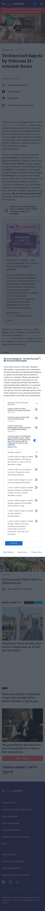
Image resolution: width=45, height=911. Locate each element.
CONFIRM (14, 543)
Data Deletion (8, 552)
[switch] (35, 409)
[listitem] (22, 403)
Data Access (22, 552)
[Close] (40, 359)
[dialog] (22, 455)
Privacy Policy (36, 552)
